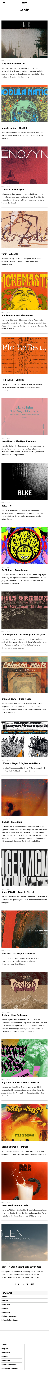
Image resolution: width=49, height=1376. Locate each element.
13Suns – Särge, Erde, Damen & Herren (21, 763)
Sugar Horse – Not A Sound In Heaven (20, 1082)
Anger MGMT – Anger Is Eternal (17, 892)
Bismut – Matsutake (11, 822)
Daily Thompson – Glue (13, 63)
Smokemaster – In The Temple (17, 315)
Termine (4, 1296)
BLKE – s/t (6, 505)
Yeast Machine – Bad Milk (14, 1205)
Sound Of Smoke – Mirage (14, 1147)
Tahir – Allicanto (9, 254)
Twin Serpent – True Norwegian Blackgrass (23, 634)
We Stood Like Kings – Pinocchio (18, 953)
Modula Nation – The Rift (14, 128)
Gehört (3, 60)
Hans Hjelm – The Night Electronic (18, 441)
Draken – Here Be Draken (14, 1015)
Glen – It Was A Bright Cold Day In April (21, 1267)
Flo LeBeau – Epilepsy (12, 380)
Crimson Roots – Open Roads (16, 699)
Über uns (4, 1308)
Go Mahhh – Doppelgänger (15, 570)
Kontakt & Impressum (9, 1316)
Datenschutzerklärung (9, 1320)
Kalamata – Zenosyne (12, 189)
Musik (8, 60)
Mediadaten (5, 1304)
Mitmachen (5, 1312)
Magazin (4, 1300)
